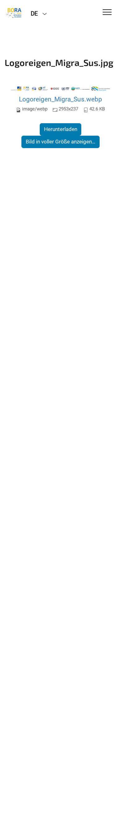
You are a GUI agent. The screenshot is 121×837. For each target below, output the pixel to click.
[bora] (13, 13)
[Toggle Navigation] (107, 12)
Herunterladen (60, 129)
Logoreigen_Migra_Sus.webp (60, 99)
